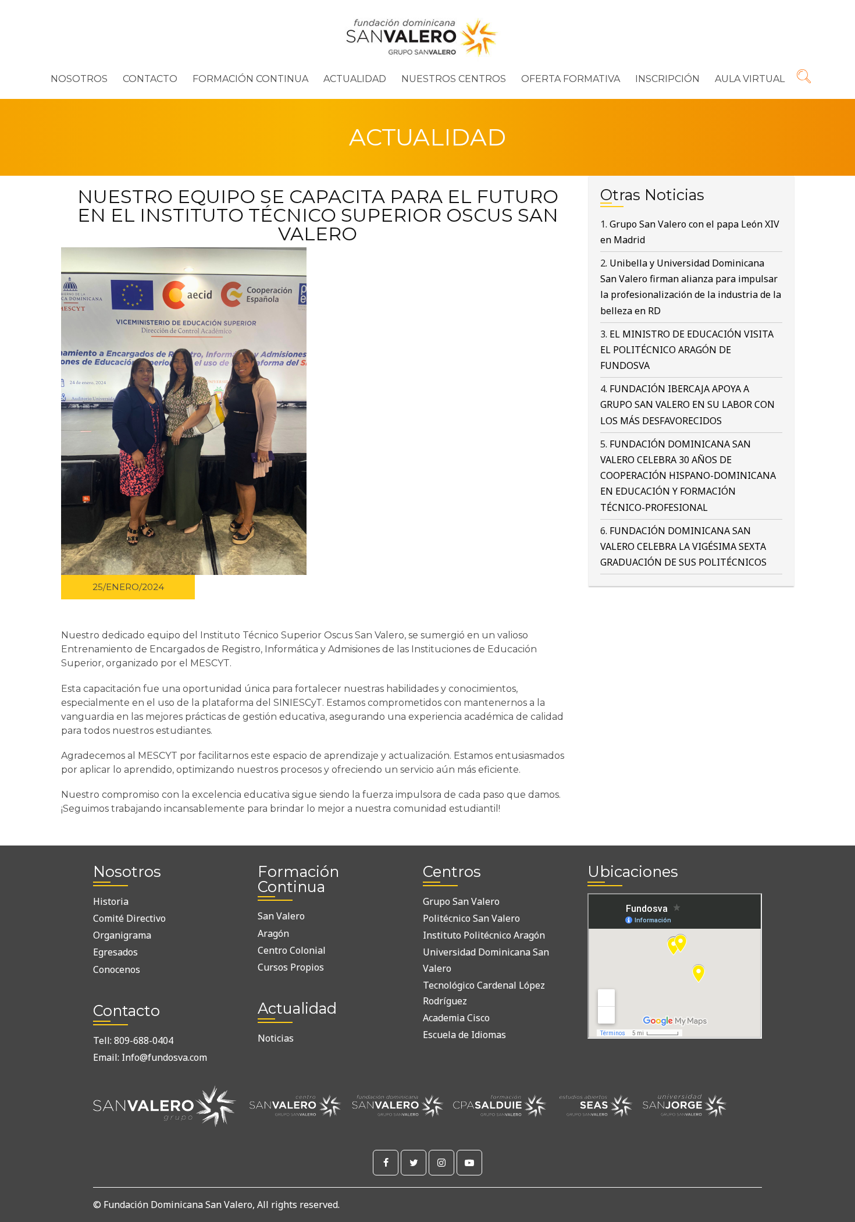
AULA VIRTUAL (750, 78)
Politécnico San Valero (471, 918)
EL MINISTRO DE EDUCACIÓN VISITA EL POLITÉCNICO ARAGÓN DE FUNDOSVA (687, 350)
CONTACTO (150, 78)
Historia (111, 901)
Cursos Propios (291, 967)
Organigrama (122, 935)
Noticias (276, 1038)
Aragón (273, 933)
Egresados (115, 952)
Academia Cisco (456, 1017)
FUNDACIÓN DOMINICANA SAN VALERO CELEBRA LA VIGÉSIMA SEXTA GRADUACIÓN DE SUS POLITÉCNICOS (683, 546)
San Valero (281, 916)
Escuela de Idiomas (464, 1034)
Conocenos (116, 969)
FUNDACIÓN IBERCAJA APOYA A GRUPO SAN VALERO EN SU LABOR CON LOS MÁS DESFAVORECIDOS (687, 404)
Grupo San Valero (461, 901)
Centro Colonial (292, 950)
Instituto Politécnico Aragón (484, 935)
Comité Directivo (129, 918)
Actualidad (354, 78)
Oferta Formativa (570, 78)
